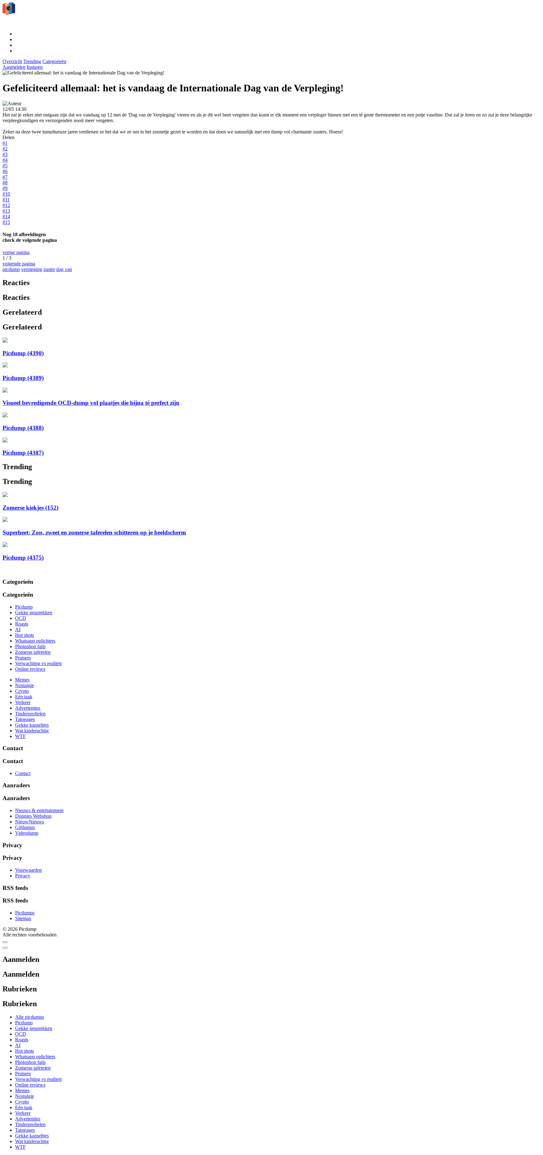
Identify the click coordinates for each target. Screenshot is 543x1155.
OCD (20, 618)
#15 (6, 222)
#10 (6, 194)
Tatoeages (25, 719)
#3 (5, 154)
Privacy (22, 875)
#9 (5, 188)
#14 (6, 216)
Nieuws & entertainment (39, 810)
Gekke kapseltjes (32, 725)
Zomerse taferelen (33, 652)
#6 (5, 171)
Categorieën (54, 61)
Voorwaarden (28, 870)
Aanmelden (14, 67)
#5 (5, 165)
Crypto (22, 691)
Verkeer (22, 702)
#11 (6, 199)
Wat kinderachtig (32, 730)
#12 (6, 205)
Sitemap (23, 918)
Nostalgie (24, 685)
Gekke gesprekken (33, 612)
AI (17, 629)
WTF (20, 736)
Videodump (26, 833)
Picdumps (25, 912)
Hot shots (24, 635)
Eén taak (23, 696)
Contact (22, 773)
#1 (5, 143)
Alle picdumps (29, 1017)
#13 (6, 211)
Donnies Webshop (33, 816)
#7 (5, 177)
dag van (64, 269)
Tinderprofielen (30, 713)
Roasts (21, 623)
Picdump (24, 607)
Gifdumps (25, 827)
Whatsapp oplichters (35, 640)
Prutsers (23, 657)
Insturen (35, 67)
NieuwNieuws (29, 821)
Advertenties (27, 708)
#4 (5, 160)
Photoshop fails (30, 646)
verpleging (31, 269)
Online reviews (30, 669)
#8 (5, 182)
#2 (5, 148)
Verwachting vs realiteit (38, 663)
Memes (22, 679)
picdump (11, 269)
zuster (49, 269)
